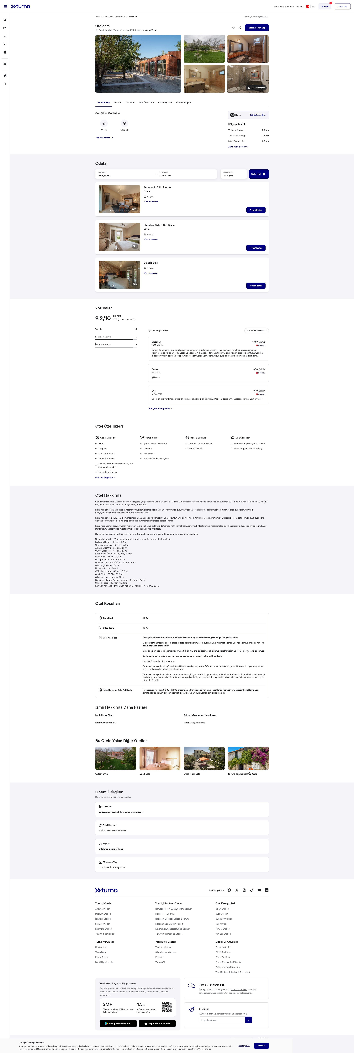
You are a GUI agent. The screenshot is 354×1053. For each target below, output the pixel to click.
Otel (105, 16)
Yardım (300, 6)
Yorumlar (130, 102)
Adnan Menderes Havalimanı (200, 715)
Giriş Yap (342, 6)
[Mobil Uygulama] (5, 84)
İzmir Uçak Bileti (104, 715)
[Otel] (5, 28)
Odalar (117, 102)
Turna (97, 16)
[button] (182, 64)
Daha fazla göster (104, 477)
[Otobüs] (5, 36)
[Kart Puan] (5, 64)
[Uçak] (5, 19)
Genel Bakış (104, 102)
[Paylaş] (240, 27)
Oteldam (133, 16)
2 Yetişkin (228, 175)
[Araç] (5, 44)
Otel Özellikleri (146, 102)
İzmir (111, 16)
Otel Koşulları (165, 102)
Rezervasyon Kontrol (284, 6)
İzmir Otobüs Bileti (105, 722)
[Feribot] (5, 52)
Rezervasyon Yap (257, 27)
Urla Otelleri (121, 16)
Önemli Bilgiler (183, 102)
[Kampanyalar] (5, 76)
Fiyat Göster (256, 210)
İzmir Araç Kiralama (194, 722)
